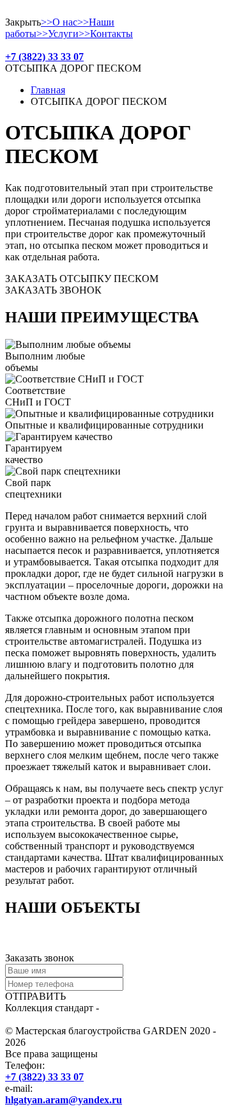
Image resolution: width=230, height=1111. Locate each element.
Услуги (57, 33)
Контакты (106, 33)
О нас (59, 22)
